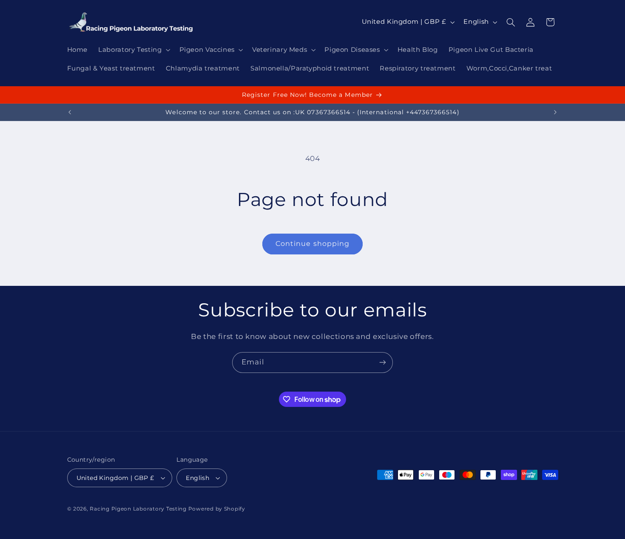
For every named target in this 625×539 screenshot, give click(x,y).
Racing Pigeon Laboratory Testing (138, 509)
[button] (133, 49)
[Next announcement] (555, 112)
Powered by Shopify (216, 509)
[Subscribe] (382, 362)
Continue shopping (312, 244)
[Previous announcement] (69, 112)
